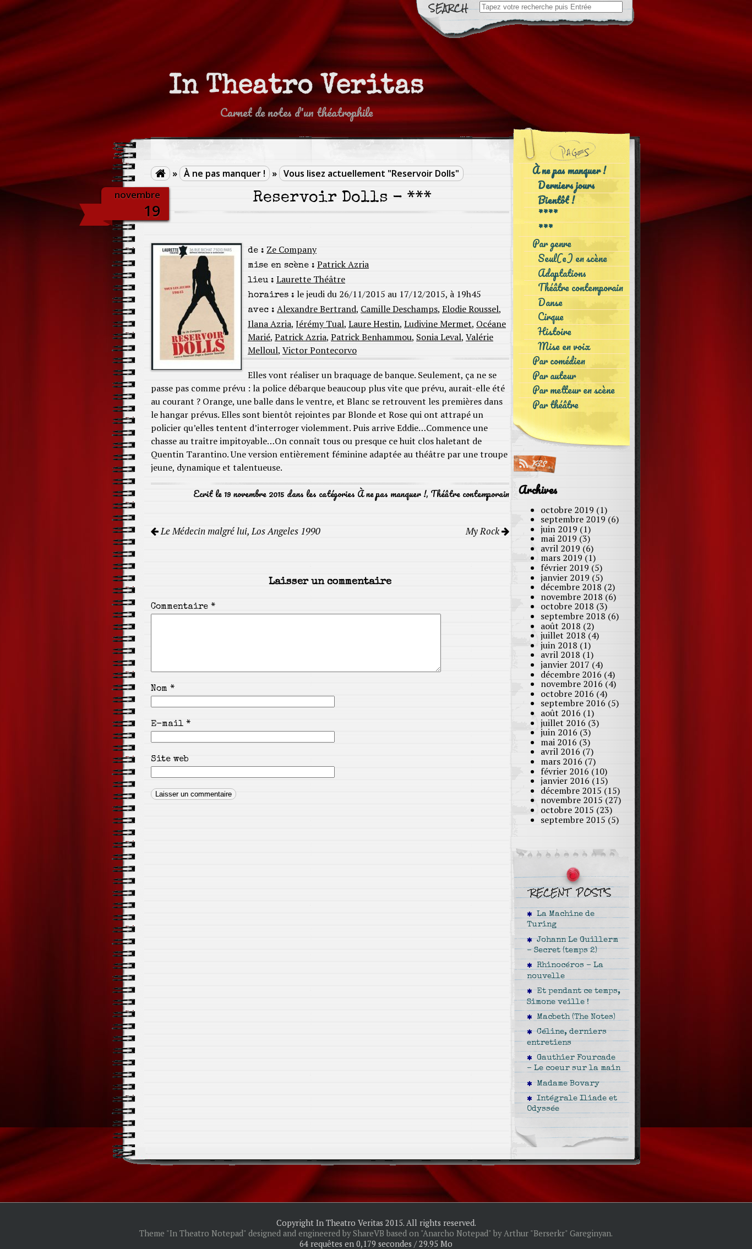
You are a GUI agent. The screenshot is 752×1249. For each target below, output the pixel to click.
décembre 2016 (571, 674)
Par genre (551, 243)
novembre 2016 (572, 684)
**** (548, 214)
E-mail (170, 724)
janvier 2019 (565, 577)
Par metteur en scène (573, 390)
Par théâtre (555, 404)
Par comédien (558, 360)
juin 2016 (559, 732)
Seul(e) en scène (572, 258)
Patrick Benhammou (371, 337)
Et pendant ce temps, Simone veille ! (573, 997)
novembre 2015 (572, 800)
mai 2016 (559, 742)
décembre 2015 (571, 790)
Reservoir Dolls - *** (342, 198)
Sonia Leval (438, 337)
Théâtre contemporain (470, 494)
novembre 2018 (572, 597)
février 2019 (565, 567)
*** (545, 229)
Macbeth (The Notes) (573, 1017)
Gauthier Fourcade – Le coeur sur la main (573, 1063)
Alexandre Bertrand (316, 309)
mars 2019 (561, 558)
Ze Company (291, 249)
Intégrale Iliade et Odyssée (572, 1104)
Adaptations (562, 273)
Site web (170, 759)
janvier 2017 (565, 664)
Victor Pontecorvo (319, 350)
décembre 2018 (571, 587)
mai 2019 (559, 538)
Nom (163, 689)
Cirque (551, 316)
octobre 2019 (567, 510)
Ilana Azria (269, 324)
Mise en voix (564, 346)
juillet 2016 (563, 723)
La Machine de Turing (561, 919)
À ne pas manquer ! (224, 173)
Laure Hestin (374, 324)
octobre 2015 (567, 810)
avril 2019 (560, 548)
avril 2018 (560, 654)
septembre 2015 (573, 820)
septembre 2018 (573, 616)
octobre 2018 (567, 606)
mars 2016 (561, 761)
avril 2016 (560, 751)
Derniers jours (566, 185)
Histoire (554, 331)
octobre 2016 (567, 694)
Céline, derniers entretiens (567, 1037)
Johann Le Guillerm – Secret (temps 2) (572, 945)
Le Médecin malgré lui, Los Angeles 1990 (239, 531)
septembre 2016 (573, 703)
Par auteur (554, 375)
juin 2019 (559, 529)
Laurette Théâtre (310, 279)
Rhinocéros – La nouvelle (565, 971)
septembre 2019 (573, 519)
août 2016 (561, 713)
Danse (550, 302)
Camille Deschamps (399, 309)
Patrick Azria (343, 264)
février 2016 (565, 771)
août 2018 (561, 626)
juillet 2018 (563, 635)
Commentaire (183, 607)
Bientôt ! (556, 200)
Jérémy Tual (320, 324)
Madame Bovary (566, 1084)
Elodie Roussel (470, 309)
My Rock (484, 531)
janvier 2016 (565, 781)
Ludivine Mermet (438, 324)
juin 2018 (559, 645)
